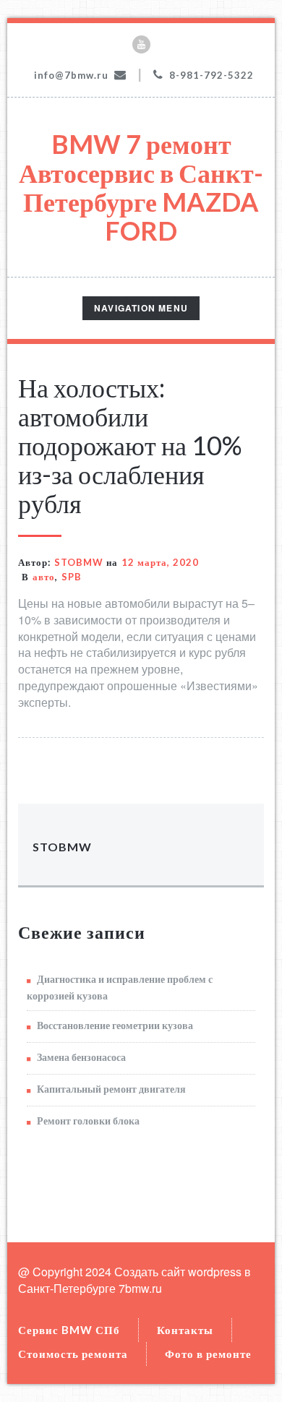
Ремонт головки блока (88, 1120)
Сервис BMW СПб (69, 1329)
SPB (71, 576)
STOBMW (78, 562)
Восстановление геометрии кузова (115, 1025)
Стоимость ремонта (73, 1353)
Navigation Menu (140, 310)
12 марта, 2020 (160, 562)
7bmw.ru (140, 1288)
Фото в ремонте (208, 1353)
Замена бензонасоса (81, 1057)
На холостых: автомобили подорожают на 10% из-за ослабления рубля (130, 445)
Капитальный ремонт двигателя (111, 1089)
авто (44, 576)
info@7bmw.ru (71, 75)
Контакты (185, 1329)
